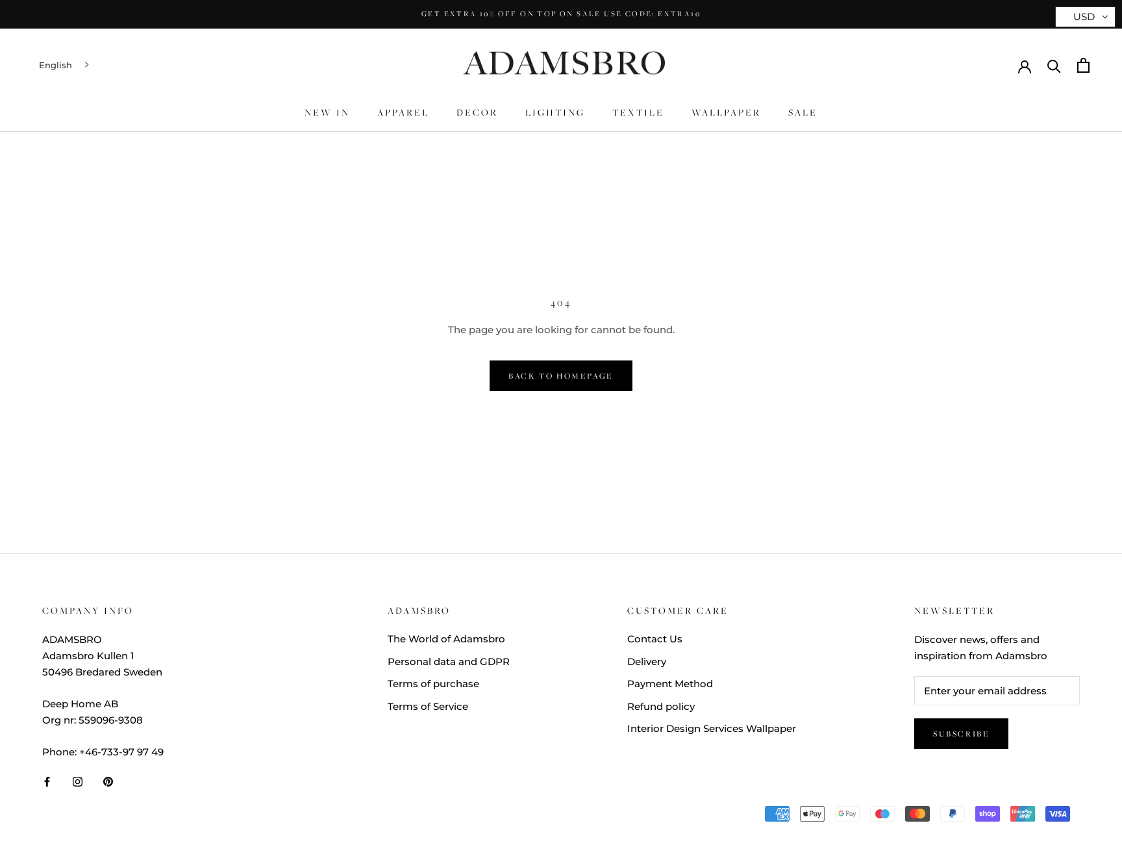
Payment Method (670, 683)
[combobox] (65, 65)
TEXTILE (638, 112)
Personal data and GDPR (449, 661)
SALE (802, 112)
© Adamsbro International (128, 816)
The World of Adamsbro (446, 639)
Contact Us (654, 639)
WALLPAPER (726, 112)
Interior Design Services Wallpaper (711, 728)
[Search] (1054, 65)
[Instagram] (77, 781)
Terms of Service (428, 706)
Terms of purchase (433, 683)
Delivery (646, 661)
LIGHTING (555, 112)
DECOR (477, 112)
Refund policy (661, 706)
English (55, 65)
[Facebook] (47, 781)
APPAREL (403, 112)
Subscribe (961, 733)
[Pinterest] (108, 781)
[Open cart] (1083, 65)
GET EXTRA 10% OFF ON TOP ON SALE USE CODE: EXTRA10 (561, 13)
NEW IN (327, 112)
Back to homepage (561, 375)
